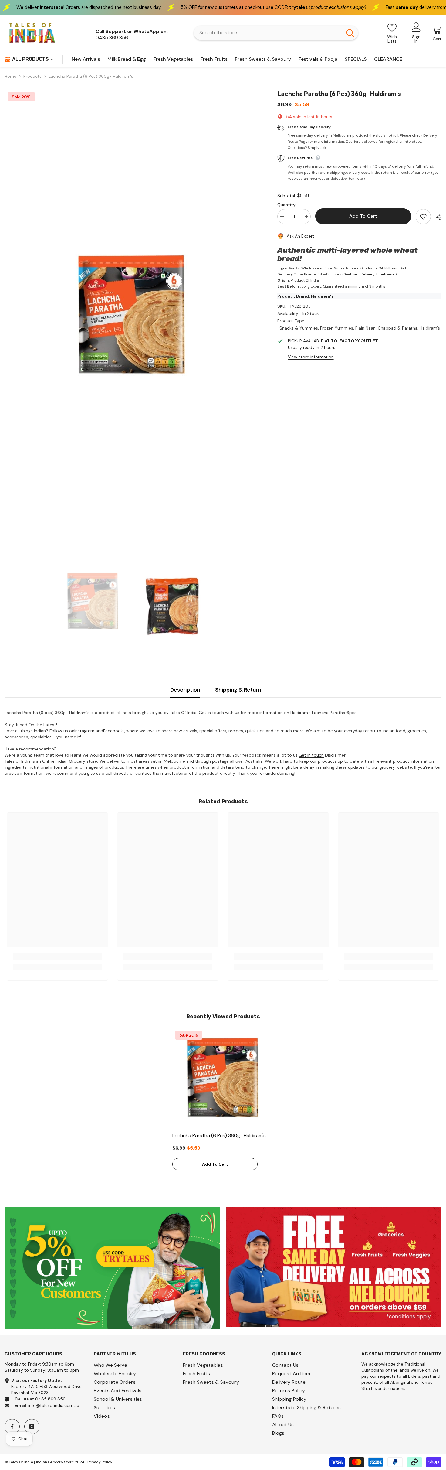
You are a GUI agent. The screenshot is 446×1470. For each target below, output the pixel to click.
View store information (311, 357)
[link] (57, 956)
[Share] (436, 217)
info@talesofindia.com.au (53, 1405)
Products (32, 76)
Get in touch (311, 755)
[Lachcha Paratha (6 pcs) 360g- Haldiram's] (223, 1078)
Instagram (84, 730)
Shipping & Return (238, 689)
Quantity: (286, 204)
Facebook (113, 730)
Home (10, 76)
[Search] (276, 33)
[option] (132, 315)
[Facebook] (12, 1426)
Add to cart (363, 216)
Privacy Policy (99, 1462)
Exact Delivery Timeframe (372, 274)
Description (185, 689)
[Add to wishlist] (423, 216)
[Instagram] (31, 1426)
